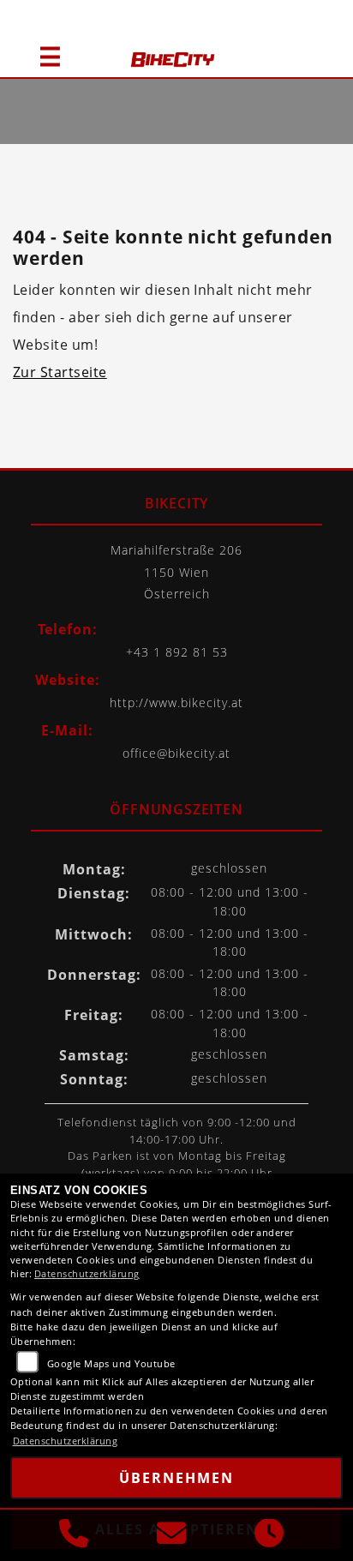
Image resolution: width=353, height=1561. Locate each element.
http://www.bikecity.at (176, 702)
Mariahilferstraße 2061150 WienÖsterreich (176, 572)
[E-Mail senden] (171, 1535)
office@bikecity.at (176, 753)
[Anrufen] (73, 1535)
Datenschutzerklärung (87, 1273)
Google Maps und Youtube (111, 1363)
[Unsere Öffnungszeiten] (269, 1535)
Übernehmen (176, 1477)
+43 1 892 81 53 (177, 652)
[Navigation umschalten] (42, 48)
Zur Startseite (60, 372)
